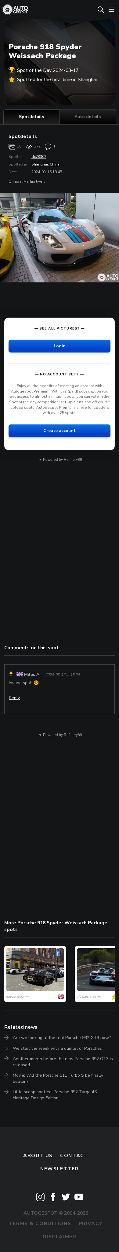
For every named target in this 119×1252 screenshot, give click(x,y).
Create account (59, 431)
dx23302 (38, 156)
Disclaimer (60, 1236)
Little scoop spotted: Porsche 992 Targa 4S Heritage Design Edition (55, 1095)
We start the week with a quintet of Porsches (57, 1048)
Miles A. (32, 674)
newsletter (59, 1168)
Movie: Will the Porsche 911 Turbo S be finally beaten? (58, 1078)
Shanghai (39, 164)
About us (38, 1155)
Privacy (91, 1223)
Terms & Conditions (40, 1223)
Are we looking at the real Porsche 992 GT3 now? (62, 1038)
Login (60, 346)
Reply (14, 698)
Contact (74, 1155)
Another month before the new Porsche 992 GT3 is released (63, 1062)
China (55, 164)
